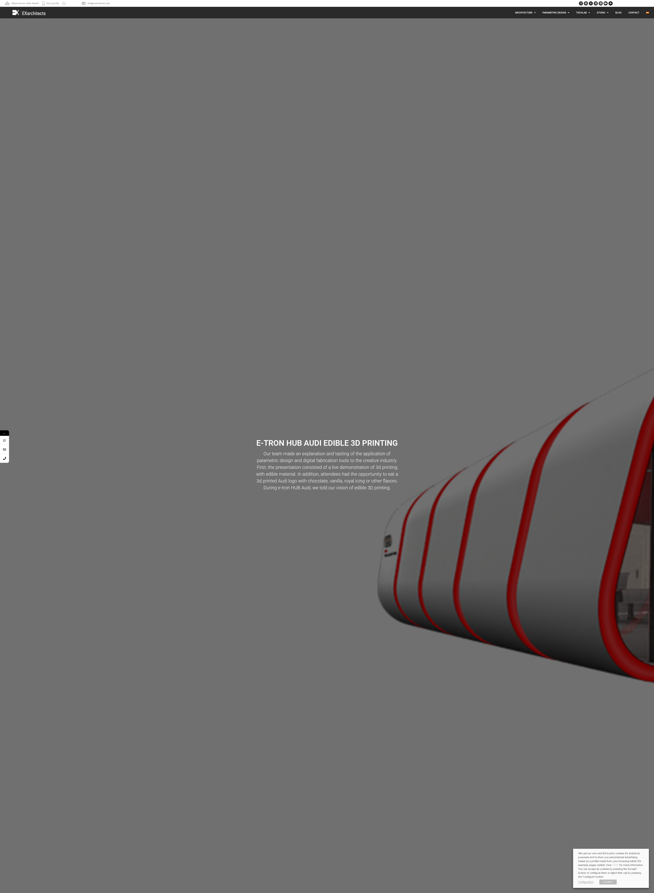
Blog (618, 12)
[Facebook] (586, 3)
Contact (633, 12)
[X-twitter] (591, 3)
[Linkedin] (596, 3)
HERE (615, 865)
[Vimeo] (601, 3)
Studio (601, 12)
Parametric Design (554, 12)
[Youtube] (606, 3)
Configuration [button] (586, 881)
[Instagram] (581, 3)
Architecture (523, 12)
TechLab (581, 12)
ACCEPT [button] (608, 882)
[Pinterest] (611, 3)
